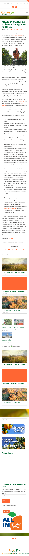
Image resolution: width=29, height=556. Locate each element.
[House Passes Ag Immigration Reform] (7, 335)
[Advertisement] (13, 470)
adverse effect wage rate (10, 208)
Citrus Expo (9, 543)
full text (11, 238)
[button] (27, 12)
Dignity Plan (21, 101)
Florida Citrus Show (18, 543)
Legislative (19, 29)
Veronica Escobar (16, 410)
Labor (13, 29)
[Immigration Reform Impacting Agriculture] (19, 322)
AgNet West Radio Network (13, 542)
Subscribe (5, 501)
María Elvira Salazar (5, 410)
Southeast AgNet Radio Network (8, 541)
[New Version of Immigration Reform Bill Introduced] (7, 322)
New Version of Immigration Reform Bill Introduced (6, 327)
